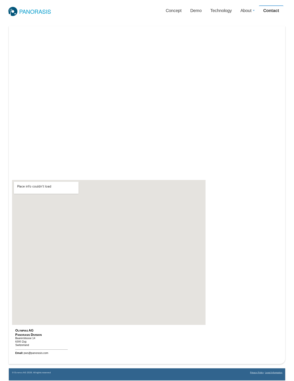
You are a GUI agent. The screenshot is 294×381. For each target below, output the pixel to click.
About (246, 10)
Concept (174, 10)
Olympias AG (20, 372)
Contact (271, 10)
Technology (221, 10)
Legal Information (273, 372)
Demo (196, 10)
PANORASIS (35, 11)
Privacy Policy (257, 372)
